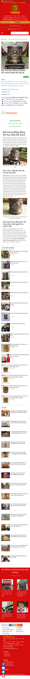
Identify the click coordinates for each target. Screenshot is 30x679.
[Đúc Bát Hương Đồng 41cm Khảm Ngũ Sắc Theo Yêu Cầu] (5, 255)
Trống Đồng (19, 629)
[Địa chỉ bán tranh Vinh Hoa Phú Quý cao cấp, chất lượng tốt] (5, 486)
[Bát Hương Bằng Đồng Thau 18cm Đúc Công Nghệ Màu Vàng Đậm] (5, 399)
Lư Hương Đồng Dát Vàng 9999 (17, 323)
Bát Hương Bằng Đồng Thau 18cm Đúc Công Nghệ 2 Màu (19, 386)
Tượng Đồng (19, 627)
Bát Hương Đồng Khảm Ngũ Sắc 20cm (19, 313)
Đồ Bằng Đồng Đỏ (7, 655)
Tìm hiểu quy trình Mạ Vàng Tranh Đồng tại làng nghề (18, 473)
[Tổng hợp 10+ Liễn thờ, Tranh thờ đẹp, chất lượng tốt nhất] (5, 496)
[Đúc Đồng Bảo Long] (15, 9)
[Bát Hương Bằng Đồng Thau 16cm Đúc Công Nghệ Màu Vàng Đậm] (5, 379)
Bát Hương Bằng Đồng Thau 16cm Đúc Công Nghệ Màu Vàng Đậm (19, 376)
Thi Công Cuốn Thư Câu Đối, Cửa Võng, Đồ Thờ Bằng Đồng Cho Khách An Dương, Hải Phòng (19, 453)
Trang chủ (4, 39)
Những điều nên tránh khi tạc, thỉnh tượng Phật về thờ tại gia (18, 422)
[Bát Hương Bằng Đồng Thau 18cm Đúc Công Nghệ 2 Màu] (5, 389)
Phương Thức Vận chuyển (15, 123)
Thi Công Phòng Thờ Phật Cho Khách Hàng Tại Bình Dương (18, 463)
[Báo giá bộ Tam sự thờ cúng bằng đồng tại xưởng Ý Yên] (5, 444)
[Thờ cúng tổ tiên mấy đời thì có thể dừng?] (5, 558)
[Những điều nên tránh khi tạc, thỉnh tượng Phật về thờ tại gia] (5, 424)
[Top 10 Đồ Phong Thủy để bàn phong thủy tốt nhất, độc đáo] (5, 506)
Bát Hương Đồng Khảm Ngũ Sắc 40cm (19, 282)
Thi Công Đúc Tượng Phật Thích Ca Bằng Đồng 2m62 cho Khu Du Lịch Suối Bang (19, 432)
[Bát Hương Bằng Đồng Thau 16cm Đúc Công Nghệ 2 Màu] (5, 368)
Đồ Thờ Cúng (5, 627)
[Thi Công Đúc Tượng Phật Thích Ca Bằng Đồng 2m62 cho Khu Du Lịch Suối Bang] (5, 434)
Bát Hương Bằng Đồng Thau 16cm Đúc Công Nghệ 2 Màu (19, 365)
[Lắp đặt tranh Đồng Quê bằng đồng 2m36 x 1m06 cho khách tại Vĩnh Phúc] (5, 413)
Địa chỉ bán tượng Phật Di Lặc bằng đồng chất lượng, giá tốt (18, 535)
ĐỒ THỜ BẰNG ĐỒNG (8, 664)
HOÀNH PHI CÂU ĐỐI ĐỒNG (9, 665)
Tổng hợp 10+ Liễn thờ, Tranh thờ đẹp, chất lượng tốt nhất (19, 494)
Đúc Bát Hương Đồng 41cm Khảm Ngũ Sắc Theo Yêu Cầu (19, 252)
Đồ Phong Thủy (20, 631)
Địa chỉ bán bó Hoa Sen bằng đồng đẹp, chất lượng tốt (18, 515)
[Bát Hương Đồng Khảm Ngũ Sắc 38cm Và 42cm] (5, 306)
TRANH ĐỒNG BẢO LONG (9, 662)
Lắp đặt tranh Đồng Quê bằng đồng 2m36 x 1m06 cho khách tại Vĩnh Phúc (19, 411)
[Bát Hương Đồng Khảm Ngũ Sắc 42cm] (5, 275)
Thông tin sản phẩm (15, 120)
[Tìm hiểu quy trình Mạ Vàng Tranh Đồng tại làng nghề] (5, 475)
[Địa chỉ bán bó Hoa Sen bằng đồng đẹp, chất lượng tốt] (5, 517)
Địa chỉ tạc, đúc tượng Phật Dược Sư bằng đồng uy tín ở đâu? (19, 546)
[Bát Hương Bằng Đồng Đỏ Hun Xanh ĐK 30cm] (5, 337)
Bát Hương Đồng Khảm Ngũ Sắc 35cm (19, 292)
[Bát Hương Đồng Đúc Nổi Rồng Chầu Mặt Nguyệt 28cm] (5, 348)
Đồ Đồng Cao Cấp (7, 631)
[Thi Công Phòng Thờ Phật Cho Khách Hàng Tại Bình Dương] (5, 465)
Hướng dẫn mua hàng (15, 126)
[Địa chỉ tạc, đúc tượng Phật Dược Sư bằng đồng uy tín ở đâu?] (5, 548)
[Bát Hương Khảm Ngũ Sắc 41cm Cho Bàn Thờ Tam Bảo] (5, 265)
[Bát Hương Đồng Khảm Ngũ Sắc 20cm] (5, 317)
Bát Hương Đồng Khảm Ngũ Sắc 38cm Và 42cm (19, 303)
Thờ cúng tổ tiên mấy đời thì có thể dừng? (19, 556)
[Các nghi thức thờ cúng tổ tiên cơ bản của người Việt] (5, 527)
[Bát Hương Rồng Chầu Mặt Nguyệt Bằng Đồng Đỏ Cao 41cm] (5, 358)
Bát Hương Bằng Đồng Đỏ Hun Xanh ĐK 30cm (19, 334)
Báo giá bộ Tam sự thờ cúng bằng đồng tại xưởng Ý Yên (18, 442)
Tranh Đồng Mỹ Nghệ (7, 629)
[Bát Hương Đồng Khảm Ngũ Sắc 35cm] (5, 296)
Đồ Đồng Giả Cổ (7, 654)
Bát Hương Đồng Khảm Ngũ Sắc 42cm (19, 272)
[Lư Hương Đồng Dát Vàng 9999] (5, 327)
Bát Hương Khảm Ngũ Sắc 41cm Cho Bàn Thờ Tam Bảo (18, 262)
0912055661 (17, 22)
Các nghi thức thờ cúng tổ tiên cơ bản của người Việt (19, 525)
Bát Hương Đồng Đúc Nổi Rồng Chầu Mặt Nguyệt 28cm (18, 345)
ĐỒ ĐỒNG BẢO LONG (8, 661)
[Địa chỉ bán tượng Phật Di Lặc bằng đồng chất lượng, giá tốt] (5, 537)
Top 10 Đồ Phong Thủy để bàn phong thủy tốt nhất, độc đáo (18, 504)
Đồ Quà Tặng (5, 633)
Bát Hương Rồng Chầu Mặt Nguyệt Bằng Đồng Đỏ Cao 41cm (19, 355)
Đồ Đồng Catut (7, 653)
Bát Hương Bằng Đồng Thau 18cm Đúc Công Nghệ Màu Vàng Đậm (19, 397)
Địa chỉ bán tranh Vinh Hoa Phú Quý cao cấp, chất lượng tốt (19, 484)
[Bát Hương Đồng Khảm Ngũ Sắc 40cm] (5, 286)
